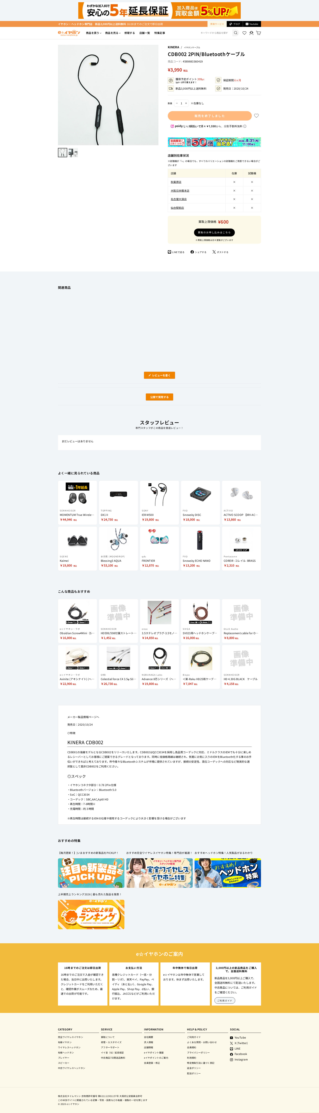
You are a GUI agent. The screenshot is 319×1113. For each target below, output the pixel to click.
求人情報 (148, 1042)
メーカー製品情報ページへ (83, 717)
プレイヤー (63, 1057)
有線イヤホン (65, 1042)
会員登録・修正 (152, 1062)
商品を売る (112, 33)
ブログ (236, 23)
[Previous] (60, 95)
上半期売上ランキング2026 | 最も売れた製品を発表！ (90, 894)
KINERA (173, 47)
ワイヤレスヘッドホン (69, 1047)
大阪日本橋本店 (180, 190)
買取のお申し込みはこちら (214, 232)
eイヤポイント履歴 (154, 1052)
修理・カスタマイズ (111, 1042)
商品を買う (92, 33)
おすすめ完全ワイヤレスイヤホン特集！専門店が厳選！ (159, 853)
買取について (108, 1037)
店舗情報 (148, 1047)
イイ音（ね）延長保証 (112, 1052)
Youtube (253, 23)
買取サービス (217, 23)
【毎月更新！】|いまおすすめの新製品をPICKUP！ (88, 853)
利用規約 (191, 1057)
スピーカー (63, 1062)
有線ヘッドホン (66, 1052)
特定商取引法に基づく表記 (200, 1062)
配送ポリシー (194, 1073)
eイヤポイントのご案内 (156, 1057)
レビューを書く (162, 376)
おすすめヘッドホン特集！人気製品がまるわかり (224, 853)
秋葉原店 (176, 182)
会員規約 (191, 1047)
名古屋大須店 (179, 199)
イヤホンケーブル (192, 47)
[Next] (156, 95)
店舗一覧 (144, 33)
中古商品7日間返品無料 (113, 1057)
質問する (155, 398)
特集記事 (159, 33)
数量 (170, 103)
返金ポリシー (194, 1068)
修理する (129, 33)
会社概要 (148, 1037)
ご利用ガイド (225, 1000)
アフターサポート (110, 1047)
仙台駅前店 (177, 208)
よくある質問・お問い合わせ (202, 1042)
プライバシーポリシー (198, 1052)
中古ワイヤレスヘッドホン (71, 1068)
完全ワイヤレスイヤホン (70, 1037)
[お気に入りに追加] (256, 115)
